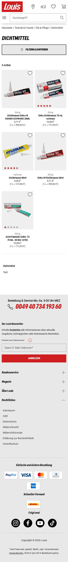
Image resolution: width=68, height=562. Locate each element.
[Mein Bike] (43, 6)
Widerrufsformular (13, 432)
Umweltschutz (10, 443)
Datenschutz (10, 421)
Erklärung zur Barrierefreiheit (18, 438)
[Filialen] (33, 6)
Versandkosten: (16, 553)
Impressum (9, 410)
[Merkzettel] (53, 6)
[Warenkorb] (63, 6)
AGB (5, 416)
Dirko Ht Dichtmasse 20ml (50, 177)
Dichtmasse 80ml (17, 177)
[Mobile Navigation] (4, 17)
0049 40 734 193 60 (38, 306)
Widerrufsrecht (11, 427)
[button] (62, 18)
